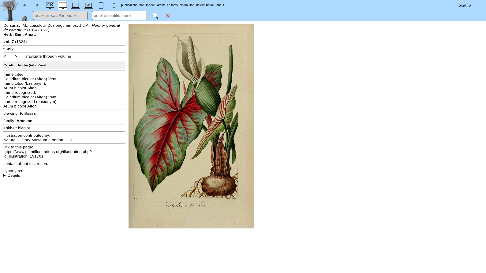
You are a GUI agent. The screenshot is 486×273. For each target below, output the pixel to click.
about (220, 5)
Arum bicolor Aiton (20, 88)
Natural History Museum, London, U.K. (38, 140)
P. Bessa (28, 113)
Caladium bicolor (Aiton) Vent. (25, 65)
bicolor (24, 128)
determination (205, 5)
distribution (187, 5)
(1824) (15, 41)
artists (161, 5)
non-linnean (147, 5)
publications (129, 5)
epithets (172, 5)
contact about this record (25, 163)
